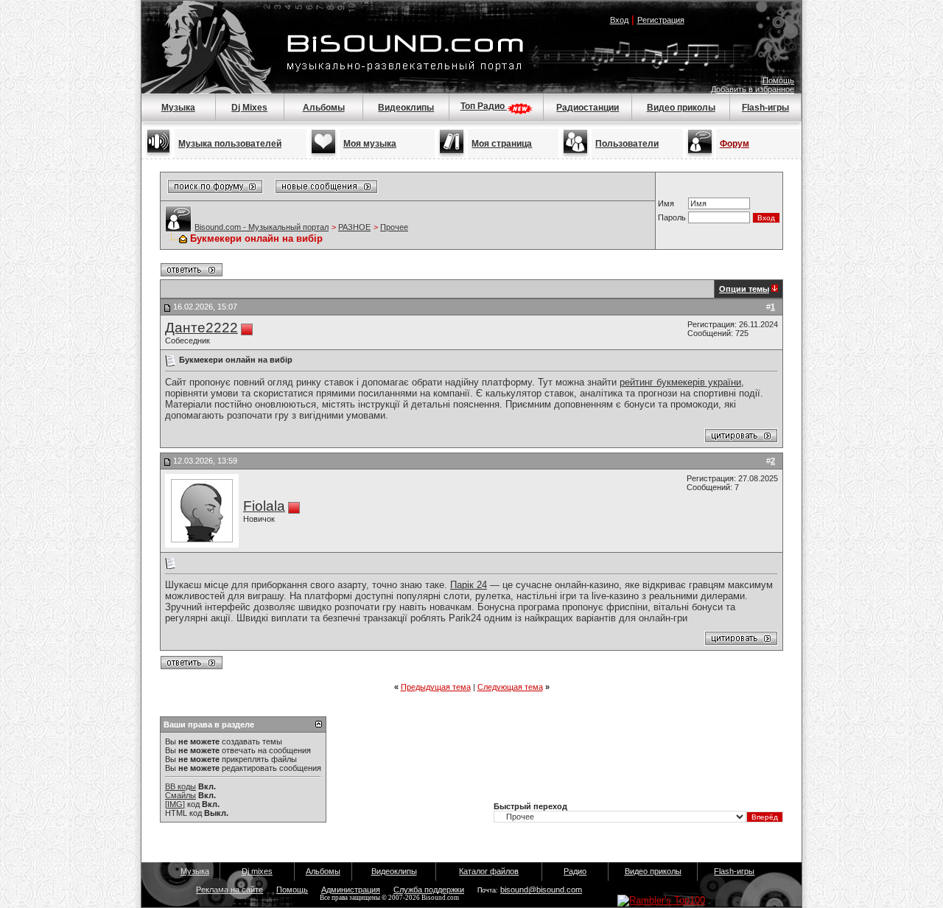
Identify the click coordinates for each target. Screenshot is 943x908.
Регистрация (660, 19)
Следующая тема (510, 686)
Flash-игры (765, 107)
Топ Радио (483, 106)
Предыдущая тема (436, 686)
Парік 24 (468, 584)
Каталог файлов (489, 871)
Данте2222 (201, 327)
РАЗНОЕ (354, 227)
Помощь (778, 80)
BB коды (180, 786)
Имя (666, 203)
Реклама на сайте (229, 889)
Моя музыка (369, 144)
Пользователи (627, 144)
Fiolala (264, 506)
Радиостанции (587, 107)
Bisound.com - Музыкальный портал (261, 227)
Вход (619, 19)
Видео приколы (681, 107)
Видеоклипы (406, 107)
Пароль (672, 217)
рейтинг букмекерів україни (680, 382)
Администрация (350, 889)
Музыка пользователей (229, 144)
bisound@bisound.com (541, 889)
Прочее (394, 227)
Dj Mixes (249, 107)
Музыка (178, 107)
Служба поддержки (428, 889)
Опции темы (744, 288)
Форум (734, 144)
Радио (575, 871)
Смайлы (180, 795)
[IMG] (175, 804)
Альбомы (324, 107)
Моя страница (502, 144)
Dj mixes (257, 871)
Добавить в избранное (752, 89)
